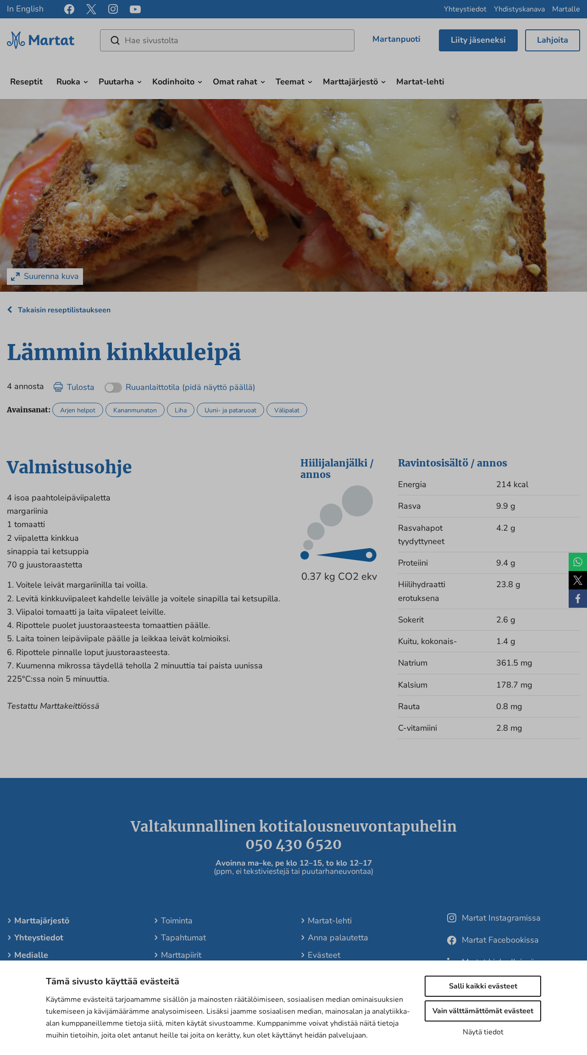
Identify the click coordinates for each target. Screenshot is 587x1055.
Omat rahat (235, 81)
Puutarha (116, 81)
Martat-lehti (420, 81)
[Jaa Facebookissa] (578, 598)
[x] (91, 9)
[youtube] (135, 9)
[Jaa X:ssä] (578, 580)
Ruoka (68, 81)
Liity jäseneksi (478, 39)
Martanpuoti (396, 38)
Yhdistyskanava (519, 9)
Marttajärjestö (350, 81)
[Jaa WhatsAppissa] (578, 562)
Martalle (566, 9)
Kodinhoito (173, 81)
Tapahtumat (183, 937)
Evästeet (324, 955)
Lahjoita (552, 39)
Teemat (290, 81)
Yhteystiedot (465, 9)
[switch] (180, 384)
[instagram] (113, 9)
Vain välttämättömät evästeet (482, 1011)
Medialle (31, 955)
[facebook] (69, 9)
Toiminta (177, 920)
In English (25, 8)
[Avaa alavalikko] (85, 80)
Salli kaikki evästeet (483, 986)
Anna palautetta (338, 937)
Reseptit (26, 81)
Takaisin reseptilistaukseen (63, 310)
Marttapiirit (181, 955)
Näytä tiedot (483, 1032)
